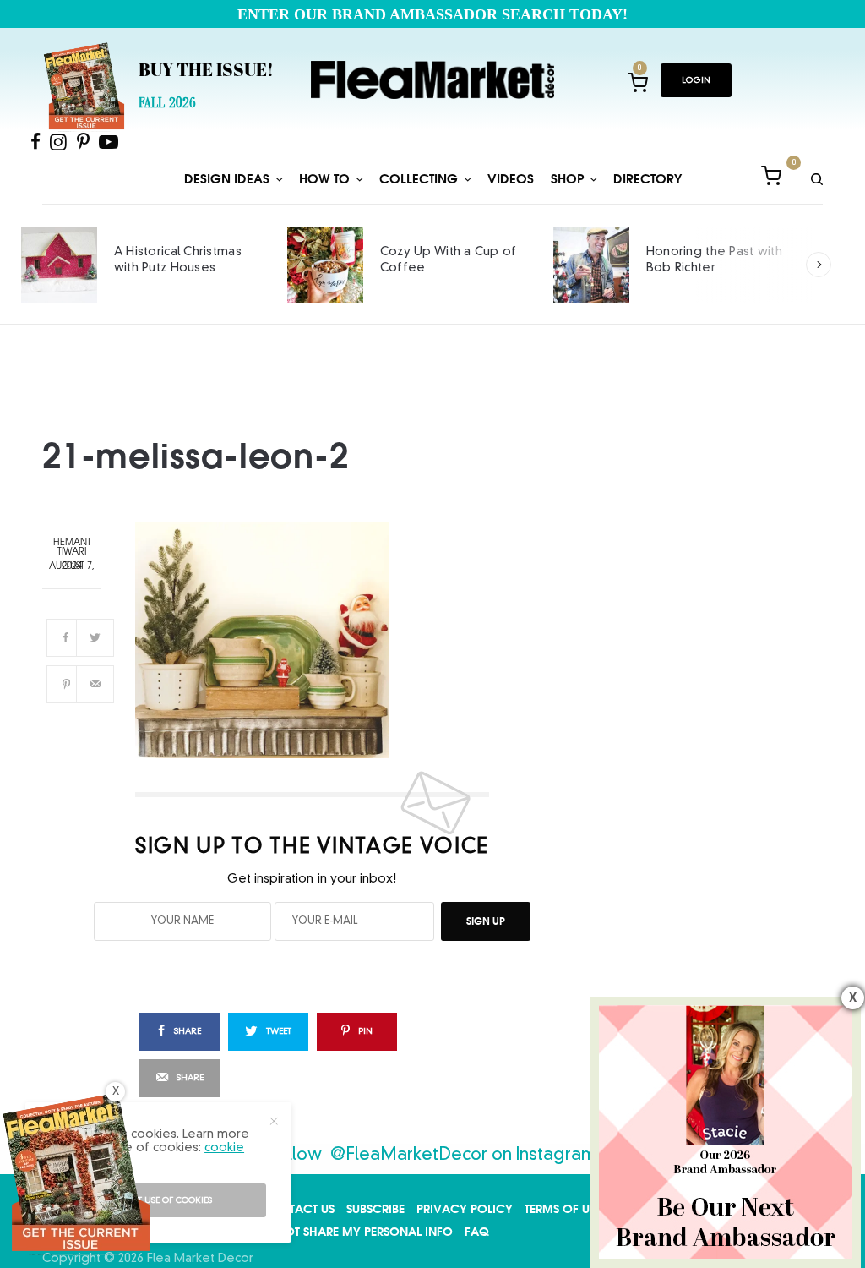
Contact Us (298, 1209)
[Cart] (771, 179)
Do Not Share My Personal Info (353, 1232)
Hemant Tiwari (72, 547)
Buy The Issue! (206, 72)
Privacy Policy (464, 1209)
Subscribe (375, 1209)
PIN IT (321, 640)
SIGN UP (485, 921)
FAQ (477, 1232)
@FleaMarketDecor (408, 1155)
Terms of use (563, 1209)
